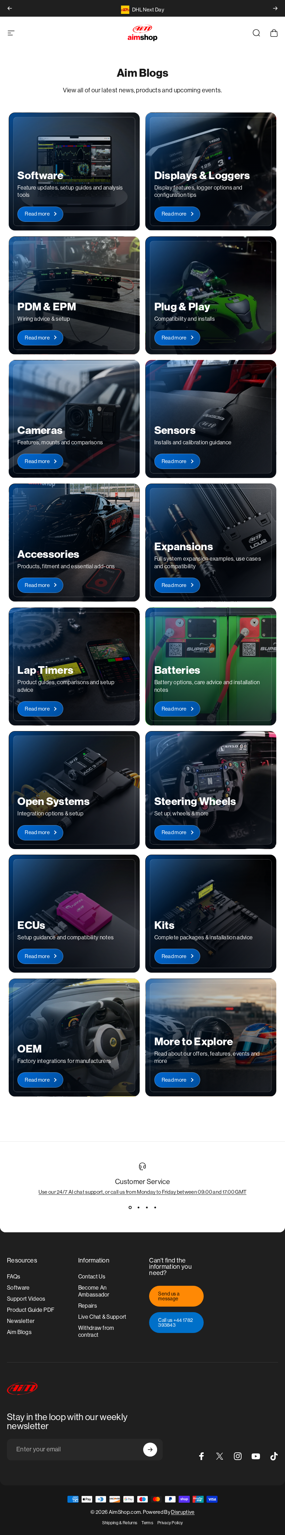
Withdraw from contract (96, 1331)
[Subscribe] (150, 1450)
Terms (147, 1522)
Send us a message (168, 1296)
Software (18, 1287)
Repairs (87, 1305)
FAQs (13, 1276)
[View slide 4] (155, 1207)
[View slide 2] (138, 1207)
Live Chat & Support (102, 1317)
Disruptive (182, 1512)
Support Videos (26, 1298)
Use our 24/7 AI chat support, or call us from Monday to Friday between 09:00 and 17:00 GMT (143, 1192)
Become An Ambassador (93, 1291)
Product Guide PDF (30, 1310)
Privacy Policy (170, 1522)
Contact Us (92, 1276)
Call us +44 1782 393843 (175, 1322)
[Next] (275, 8)
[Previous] (9, 8)
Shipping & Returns (120, 1522)
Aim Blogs (19, 1332)
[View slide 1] (130, 1207)
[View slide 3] (146, 1207)
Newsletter (20, 1321)
